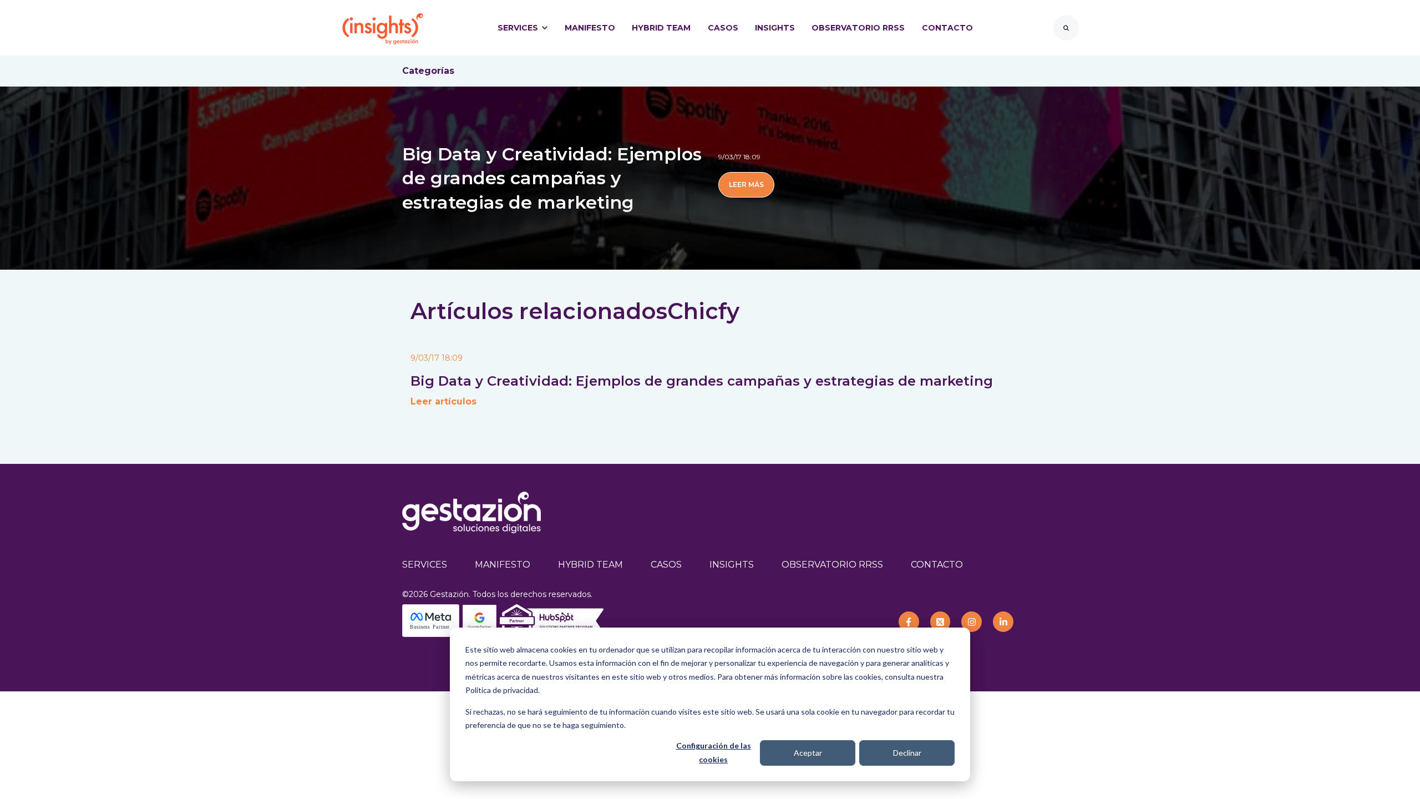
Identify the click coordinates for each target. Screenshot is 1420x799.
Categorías (428, 70)
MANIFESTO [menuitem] (502, 564)
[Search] (1066, 28)
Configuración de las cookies (713, 752)
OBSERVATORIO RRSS (858, 28)
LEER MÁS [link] (746, 184)
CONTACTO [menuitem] (937, 564)
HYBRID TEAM (661, 28)
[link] (382, 27)
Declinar (907, 752)
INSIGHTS (775, 28)
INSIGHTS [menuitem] (731, 564)
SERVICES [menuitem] (424, 564)
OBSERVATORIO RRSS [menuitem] (832, 564)
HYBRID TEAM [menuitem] (590, 564)
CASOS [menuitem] (666, 564)
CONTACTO (947, 28)
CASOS (723, 28)
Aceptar (808, 752)
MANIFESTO (590, 28)
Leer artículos (443, 401)
